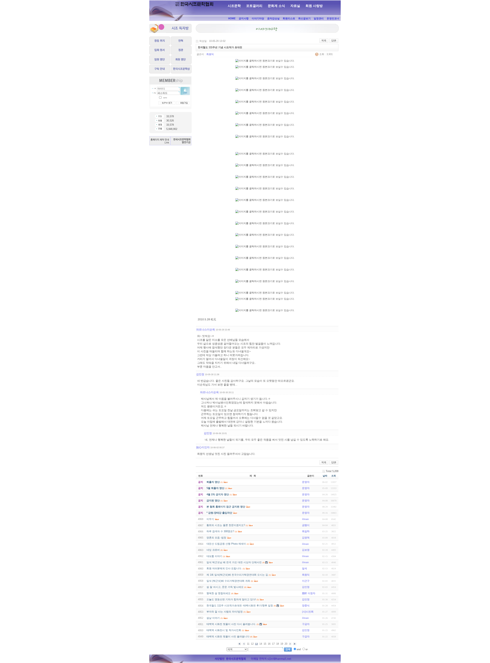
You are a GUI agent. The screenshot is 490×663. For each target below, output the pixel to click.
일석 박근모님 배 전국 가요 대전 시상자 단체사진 (234, 562)
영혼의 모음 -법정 (216, 537)
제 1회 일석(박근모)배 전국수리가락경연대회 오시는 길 (237, 574)
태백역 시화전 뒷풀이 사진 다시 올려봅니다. (231, 624)
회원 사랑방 (314, 6)
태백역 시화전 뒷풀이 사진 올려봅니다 (228, 636)
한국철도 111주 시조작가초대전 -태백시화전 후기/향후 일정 (240, 605)
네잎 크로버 (213, 549)
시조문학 (234, 6)
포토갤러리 (254, 6)
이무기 (210, 519)
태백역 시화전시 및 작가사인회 (224, 630)
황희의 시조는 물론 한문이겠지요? (226, 525)
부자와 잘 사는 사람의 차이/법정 (225, 611)
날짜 (325, 475)
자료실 (295, 6)
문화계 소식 (276, 6)
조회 (333, 475)
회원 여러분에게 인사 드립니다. (224, 568)
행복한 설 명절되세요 (218, 593)
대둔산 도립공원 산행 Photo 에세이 (226, 543)
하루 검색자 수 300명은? (220, 531)
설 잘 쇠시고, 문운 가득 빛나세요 (225, 587)
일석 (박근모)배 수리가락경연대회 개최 (228, 580)
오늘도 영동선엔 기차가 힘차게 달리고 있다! (231, 599)
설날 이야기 (213, 618)
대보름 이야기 (214, 556)
